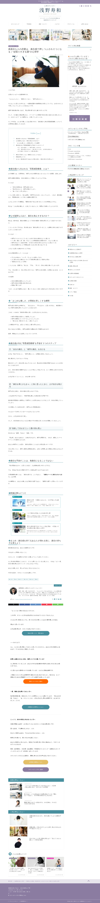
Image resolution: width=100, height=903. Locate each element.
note (70, 149)
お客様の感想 (73, 280)
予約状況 (29, 24)
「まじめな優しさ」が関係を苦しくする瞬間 (27, 143)
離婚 (37, 579)
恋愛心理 (20, 579)
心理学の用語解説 (74, 273)
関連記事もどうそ (20, 157)
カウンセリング (15, 24)
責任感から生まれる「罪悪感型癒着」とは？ (27, 138)
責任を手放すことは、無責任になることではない (29, 154)
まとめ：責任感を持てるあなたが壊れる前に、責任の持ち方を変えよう (35, 159)
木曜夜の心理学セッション (36, 707)
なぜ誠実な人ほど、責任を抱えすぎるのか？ (27, 140)
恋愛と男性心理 (74, 266)
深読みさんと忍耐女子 (75, 249)
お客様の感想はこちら (35, 762)
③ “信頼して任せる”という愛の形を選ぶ (28, 151)
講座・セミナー (43, 24)
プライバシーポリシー (13, 901)
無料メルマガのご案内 (35, 681)
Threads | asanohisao (74, 151)
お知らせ (72, 284)
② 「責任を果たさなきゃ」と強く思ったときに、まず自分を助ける (35, 149)
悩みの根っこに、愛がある (36, 633)
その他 (71, 295)
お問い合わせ (84, 24)
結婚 (16, 579)
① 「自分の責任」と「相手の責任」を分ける (29, 147)
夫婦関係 (11, 579)
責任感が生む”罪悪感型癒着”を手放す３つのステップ (30, 145)
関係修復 (32, 579)
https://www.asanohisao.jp (23, 599)
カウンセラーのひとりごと (77, 277)
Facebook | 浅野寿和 (74, 153)
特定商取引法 (23, 901)
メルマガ (57, 24)
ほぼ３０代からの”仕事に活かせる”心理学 (79, 261)
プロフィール (70, 24)
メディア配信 (73, 292)
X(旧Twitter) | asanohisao (75, 159)
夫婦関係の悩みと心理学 (13, 46)
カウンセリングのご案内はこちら (77, 139)
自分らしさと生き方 (75, 269)
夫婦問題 (26, 579)
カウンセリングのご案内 (35, 769)
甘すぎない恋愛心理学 (75, 256)
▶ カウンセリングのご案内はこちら (17, 895)
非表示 (38, 133)
